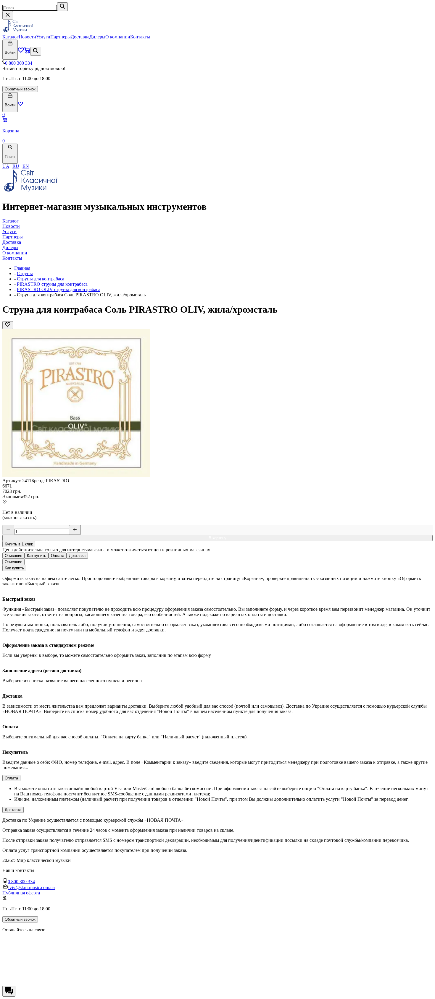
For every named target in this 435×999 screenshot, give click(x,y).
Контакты (140, 36)
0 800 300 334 (18, 63)
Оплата (57, 555)
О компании (117, 36)
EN (25, 166)
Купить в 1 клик (19, 544)
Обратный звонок (20, 89)
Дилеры (97, 36)
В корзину (217, 538)
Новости (27, 36)
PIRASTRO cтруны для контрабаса (52, 284)
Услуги (43, 36)
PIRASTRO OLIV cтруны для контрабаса (58, 289)
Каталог (10, 36)
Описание (13, 555)
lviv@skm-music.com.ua (31, 887)
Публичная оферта (21, 892)
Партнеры (60, 36)
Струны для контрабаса (40, 278)
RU (15, 166)
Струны (25, 273)
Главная (22, 268)
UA (5, 166)
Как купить (36, 555)
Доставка (80, 36)
